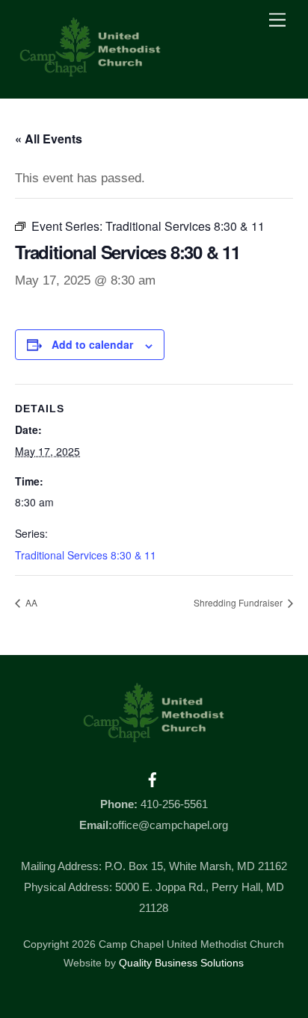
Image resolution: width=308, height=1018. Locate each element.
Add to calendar (92, 344)
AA (30, 602)
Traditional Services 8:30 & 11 (85, 554)
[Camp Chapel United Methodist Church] (90, 71)
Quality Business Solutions (181, 963)
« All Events (48, 138)
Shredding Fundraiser (239, 602)
